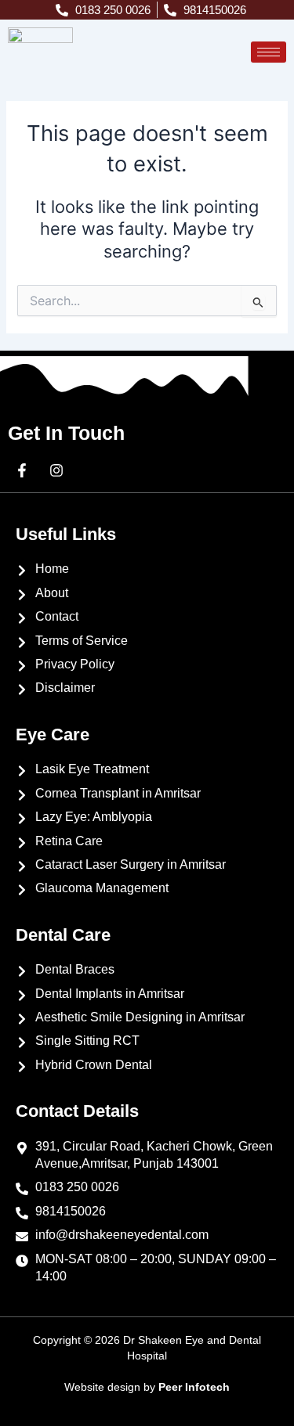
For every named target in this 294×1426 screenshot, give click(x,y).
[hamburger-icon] (268, 52)
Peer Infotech (194, 1387)
